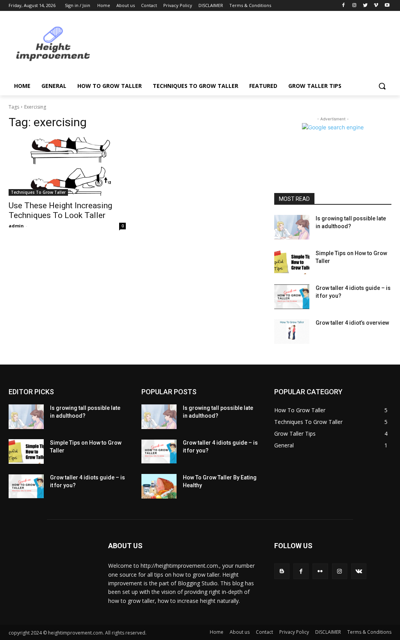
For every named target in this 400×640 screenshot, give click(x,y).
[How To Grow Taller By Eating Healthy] (159, 486)
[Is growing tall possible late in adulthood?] (291, 227)
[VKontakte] (358, 571)
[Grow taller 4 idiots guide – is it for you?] (291, 296)
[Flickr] (320, 571)
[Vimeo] (375, 5)
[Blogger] (281, 571)
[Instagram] (354, 5)
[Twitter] (365, 5)
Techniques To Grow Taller (38, 192)
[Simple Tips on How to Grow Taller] (291, 262)
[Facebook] (343, 5)
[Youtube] (386, 5)
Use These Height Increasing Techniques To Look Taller (60, 210)
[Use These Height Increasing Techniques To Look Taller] (67, 166)
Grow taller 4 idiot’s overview (352, 323)
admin (16, 226)
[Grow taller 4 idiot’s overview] (291, 331)
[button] (382, 86)
